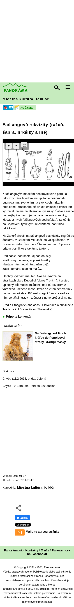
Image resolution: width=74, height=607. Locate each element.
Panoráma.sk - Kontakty (21, 550)
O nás (45, 550)
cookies (44, 588)
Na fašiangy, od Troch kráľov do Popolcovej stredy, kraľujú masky (50, 338)
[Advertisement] (37, 42)
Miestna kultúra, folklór (26, 99)
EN (11, 107)
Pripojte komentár (19, 316)
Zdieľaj (24, 517)
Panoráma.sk (52, 567)
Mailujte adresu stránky (42, 531)
